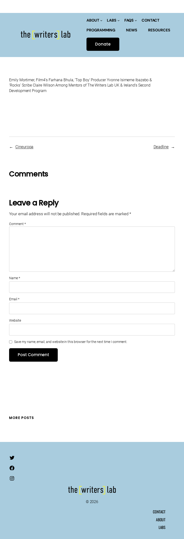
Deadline (161, 146)
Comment (17, 224)
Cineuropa (24, 146)
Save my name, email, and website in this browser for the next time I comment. (70, 342)
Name (14, 278)
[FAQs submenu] (136, 20)
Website (15, 320)
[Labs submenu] (118, 20)
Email (14, 299)
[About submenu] (101, 20)
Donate (102, 44)
